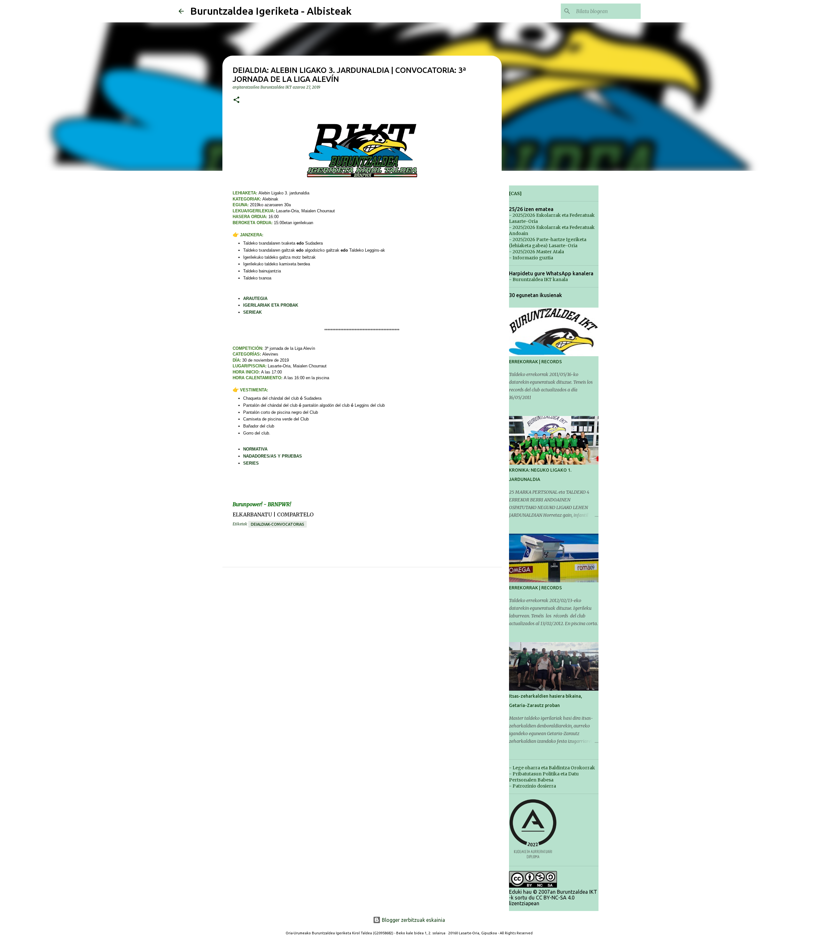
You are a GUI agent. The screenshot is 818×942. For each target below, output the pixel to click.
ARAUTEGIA (255, 298)
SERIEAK (252, 312)
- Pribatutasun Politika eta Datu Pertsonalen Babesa (544, 777)
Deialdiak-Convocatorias (277, 524)
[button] (236, 100)
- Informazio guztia (531, 258)
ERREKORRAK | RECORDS (535, 361)
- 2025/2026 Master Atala (536, 252)
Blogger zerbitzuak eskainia (413, 920)
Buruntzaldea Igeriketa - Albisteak (270, 11)
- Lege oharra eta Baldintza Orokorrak (552, 768)
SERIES (251, 463)
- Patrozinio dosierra (532, 786)
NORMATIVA (255, 449)
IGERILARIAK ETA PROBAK (270, 305)
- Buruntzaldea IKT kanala (538, 279)
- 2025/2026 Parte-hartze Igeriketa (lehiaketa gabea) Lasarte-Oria (547, 242)
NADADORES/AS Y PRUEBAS (272, 456)
